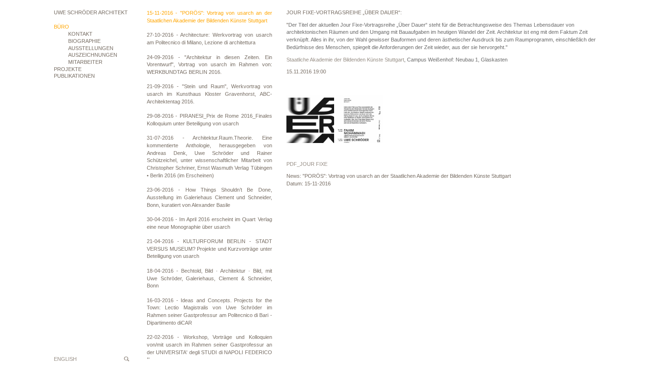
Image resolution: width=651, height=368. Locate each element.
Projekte (67, 69)
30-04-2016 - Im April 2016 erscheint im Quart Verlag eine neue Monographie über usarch (209, 223)
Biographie (84, 41)
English (65, 359)
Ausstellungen (90, 48)
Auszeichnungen (92, 55)
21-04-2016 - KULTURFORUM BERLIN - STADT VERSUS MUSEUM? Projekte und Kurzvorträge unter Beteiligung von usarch (209, 248)
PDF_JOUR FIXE (306, 164)
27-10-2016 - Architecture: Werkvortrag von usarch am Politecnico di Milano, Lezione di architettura (209, 38)
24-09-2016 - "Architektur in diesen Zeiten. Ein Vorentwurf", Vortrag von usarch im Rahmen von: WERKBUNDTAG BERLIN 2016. (209, 64)
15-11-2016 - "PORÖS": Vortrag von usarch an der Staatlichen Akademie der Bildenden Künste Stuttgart (209, 16)
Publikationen (74, 76)
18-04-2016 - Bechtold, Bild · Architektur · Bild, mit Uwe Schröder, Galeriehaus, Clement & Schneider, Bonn (209, 278)
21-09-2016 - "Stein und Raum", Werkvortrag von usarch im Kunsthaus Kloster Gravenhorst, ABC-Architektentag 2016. (209, 93)
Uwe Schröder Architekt (91, 12)
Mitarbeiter (85, 62)
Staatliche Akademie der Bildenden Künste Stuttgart (345, 59)
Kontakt (80, 34)
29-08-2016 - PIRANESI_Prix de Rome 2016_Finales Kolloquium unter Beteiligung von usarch (209, 119)
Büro (61, 27)
